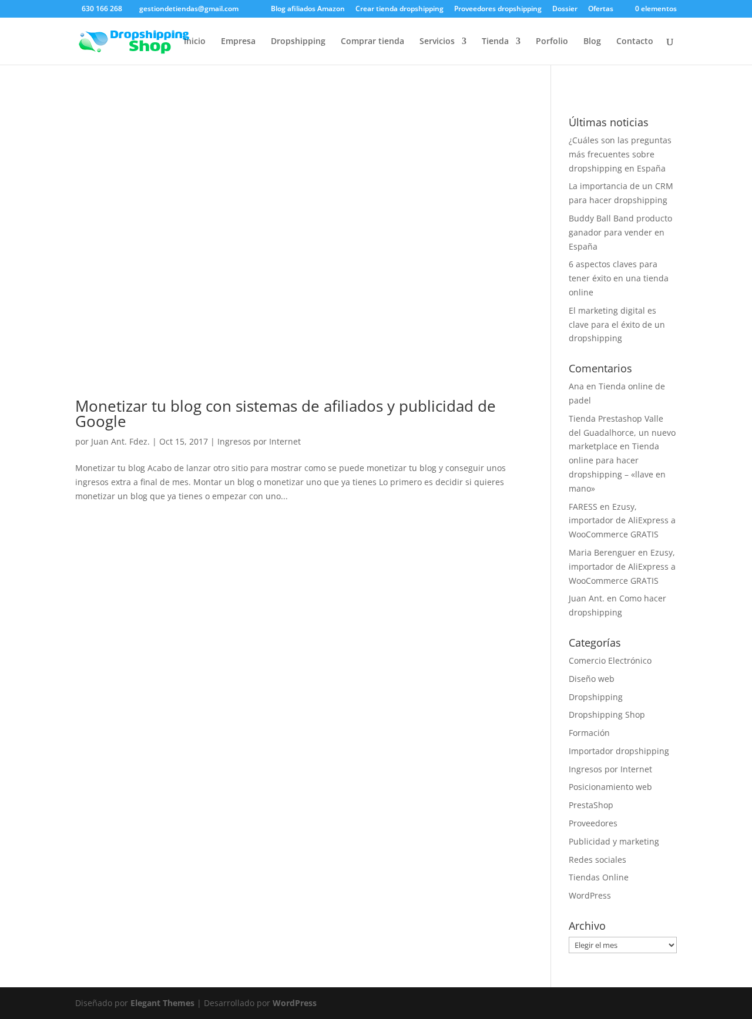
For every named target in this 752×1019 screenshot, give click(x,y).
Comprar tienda (372, 41)
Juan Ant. (587, 598)
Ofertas (600, 9)
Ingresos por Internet (259, 441)
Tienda (495, 41)
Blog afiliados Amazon (308, 9)
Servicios (437, 41)
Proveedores (593, 823)
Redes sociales (597, 859)
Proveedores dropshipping (498, 9)
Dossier (565, 9)
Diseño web (592, 678)
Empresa (238, 41)
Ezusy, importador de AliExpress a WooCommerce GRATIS (622, 520)
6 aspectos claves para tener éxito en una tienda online (619, 278)
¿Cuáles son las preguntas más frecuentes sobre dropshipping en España (620, 154)
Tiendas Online (599, 877)
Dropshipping (298, 41)
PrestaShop (591, 805)
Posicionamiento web (610, 786)
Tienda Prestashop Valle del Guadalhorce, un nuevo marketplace (622, 432)
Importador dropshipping (619, 750)
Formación (589, 732)
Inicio (195, 41)
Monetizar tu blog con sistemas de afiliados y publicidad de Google (285, 413)
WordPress (590, 895)
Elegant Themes (162, 1002)
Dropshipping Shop (607, 714)
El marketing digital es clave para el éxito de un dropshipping (617, 324)
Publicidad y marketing (614, 841)
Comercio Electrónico (610, 660)
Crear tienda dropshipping (399, 9)
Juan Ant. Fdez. (120, 441)
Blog (592, 41)
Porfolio (552, 41)
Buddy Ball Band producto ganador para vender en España (620, 232)
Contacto (634, 41)
